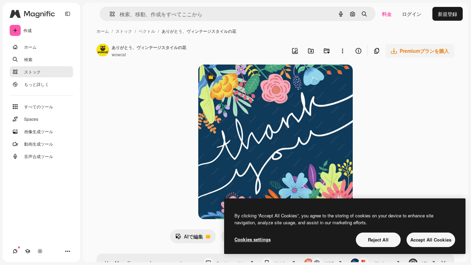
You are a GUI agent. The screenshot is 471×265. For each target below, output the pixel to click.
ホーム (103, 31)
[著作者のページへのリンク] (103, 51)
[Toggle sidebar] (67, 13)
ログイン (411, 13)
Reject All (378, 239)
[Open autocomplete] (109, 14)
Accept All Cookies (430, 239)
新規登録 (447, 13)
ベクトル (147, 31)
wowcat (119, 54)
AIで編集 (189, 238)
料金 (387, 13)
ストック (124, 31)
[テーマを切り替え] (40, 251)
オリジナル (246, 77)
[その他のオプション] (342, 51)
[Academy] (27, 251)
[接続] (15, 251)
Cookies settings (252, 239)
